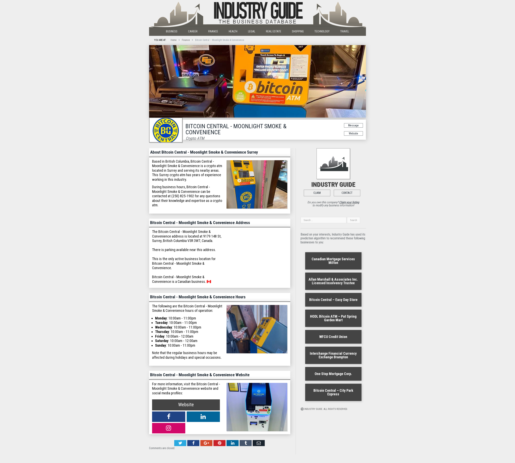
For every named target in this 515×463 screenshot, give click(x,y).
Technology (322, 31)
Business (171, 31)
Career (193, 31)
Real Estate (273, 31)
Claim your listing (349, 202)
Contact (347, 192)
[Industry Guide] (257, 13)
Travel (344, 31)
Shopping (298, 31)
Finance (213, 31)
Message (353, 125)
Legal (251, 31)
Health (233, 31)
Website (353, 133)
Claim (317, 192)
